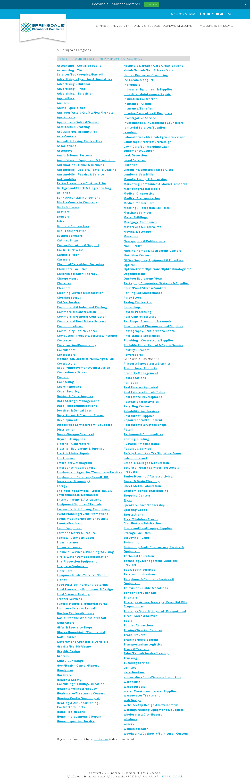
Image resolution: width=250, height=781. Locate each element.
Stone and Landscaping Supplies (148, 528)
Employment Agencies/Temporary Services (89, 472)
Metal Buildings (136, 217)
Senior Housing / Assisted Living (148, 476)
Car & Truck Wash (70, 250)
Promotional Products (140, 368)
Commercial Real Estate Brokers (81, 321)
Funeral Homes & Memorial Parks (82, 604)
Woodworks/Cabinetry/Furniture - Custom (156, 733)
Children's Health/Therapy (77, 274)
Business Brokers (70, 236)
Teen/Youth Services (139, 570)
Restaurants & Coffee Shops (145, 425)
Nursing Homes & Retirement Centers (152, 251)
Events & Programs (147, 26)
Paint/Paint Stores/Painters (145, 288)
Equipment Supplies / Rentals (79, 504)
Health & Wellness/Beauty (77, 689)
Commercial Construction (76, 312)
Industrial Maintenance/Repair (147, 94)
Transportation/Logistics (143, 644)
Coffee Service (68, 302)
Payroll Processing (138, 312)
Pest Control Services (140, 316)
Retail (128, 429)
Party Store (132, 297)
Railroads (131, 382)
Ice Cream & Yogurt (138, 80)
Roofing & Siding (136, 439)
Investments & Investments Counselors (154, 123)
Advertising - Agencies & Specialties (84, 79)
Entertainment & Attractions (79, 499)
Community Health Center (77, 331)
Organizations (135, 274)
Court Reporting (69, 387)
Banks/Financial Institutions (78, 197)
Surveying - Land (136, 538)
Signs (128, 500)
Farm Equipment (69, 528)
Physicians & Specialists (142, 336)
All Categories (132, 59)
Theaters (131, 597)
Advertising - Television (75, 93)
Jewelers (130, 132)
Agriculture (65, 98)
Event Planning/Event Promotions (82, 514)
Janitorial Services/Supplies (145, 127)
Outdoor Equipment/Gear (143, 278)
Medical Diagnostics (139, 193)
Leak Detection (135, 155)
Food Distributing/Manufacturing (82, 584)
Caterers (63, 259)
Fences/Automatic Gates (76, 538)
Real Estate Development (143, 397)
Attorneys (64, 151)
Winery (129, 724)
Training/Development (141, 640)
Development (67, 420)
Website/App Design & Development (151, 705)
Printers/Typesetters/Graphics (147, 363)
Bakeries (63, 193)
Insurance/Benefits (138, 108)
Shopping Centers (137, 495)
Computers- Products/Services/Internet (87, 336)
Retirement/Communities (143, 434)
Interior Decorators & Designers (148, 113)
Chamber (102, 26)
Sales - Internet (135, 458)
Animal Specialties (71, 108)
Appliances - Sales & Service (78, 122)
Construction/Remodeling (76, 345)
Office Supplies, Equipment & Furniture (154, 260)
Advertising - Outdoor (73, 84)
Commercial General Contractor (81, 316)
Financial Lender (69, 547)
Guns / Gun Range (70, 661)
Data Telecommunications (77, 406)
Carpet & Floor (68, 255)
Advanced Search (84, 59)
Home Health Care (71, 712)
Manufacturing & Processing (145, 179)
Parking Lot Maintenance (143, 293)
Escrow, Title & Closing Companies (83, 509)
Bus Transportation (72, 231)
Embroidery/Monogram (74, 463)
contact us (101, 739)
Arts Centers (66, 136)
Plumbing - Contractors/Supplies (148, 340)
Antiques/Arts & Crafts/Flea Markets (85, 112)
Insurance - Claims (138, 104)
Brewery (63, 217)
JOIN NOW (151, 4)
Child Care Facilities (72, 269)
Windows (130, 719)
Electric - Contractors (73, 444)
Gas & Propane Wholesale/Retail (81, 618)
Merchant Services (138, 212)
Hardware (64, 675)
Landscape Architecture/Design (148, 142)
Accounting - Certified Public (79, 66)
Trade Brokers (134, 635)
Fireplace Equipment (72, 566)
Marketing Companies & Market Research (155, 184)
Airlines (63, 103)
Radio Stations (135, 378)
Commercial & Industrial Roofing (82, 307)
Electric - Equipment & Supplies (80, 448)
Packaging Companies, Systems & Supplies (156, 283)
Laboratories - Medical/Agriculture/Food (155, 137)
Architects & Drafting (73, 127)
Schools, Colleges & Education (146, 463)
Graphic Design (68, 651)
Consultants (66, 350)
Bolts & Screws (68, 207)
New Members (110, 59)
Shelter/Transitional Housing (146, 491)
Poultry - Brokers (136, 350)
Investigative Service (140, 118)
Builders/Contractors (73, 226)
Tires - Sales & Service (140, 616)
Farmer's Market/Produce (76, 533)
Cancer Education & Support (78, 245)
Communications (70, 326)
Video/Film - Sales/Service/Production (152, 677)
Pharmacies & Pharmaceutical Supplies (153, 326)
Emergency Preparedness (76, 467)
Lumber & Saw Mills (138, 174)
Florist (62, 580)
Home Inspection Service (76, 721)
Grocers (63, 656)
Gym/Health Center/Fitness (78, 665)
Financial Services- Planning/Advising (85, 552)
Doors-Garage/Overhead (75, 434)
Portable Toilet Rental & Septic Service (153, 345)
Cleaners (63, 288)
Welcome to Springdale (216, 26)
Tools (128, 621)
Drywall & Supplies (71, 439)
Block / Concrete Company (77, 202)
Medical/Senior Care (139, 203)
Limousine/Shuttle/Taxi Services (148, 170)
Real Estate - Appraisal (141, 387)
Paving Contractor (138, 302)
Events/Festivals (69, 523)
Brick (61, 221)
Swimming (132, 542)
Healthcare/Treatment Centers (81, 693)
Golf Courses (67, 637)
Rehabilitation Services (141, 411)
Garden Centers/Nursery (75, 613)
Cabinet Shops (68, 240)
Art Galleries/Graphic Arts (77, 131)
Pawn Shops (132, 307)
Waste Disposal (135, 686)
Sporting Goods (135, 510)
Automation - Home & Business (80, 165)
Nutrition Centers (137, 255)
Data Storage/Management (78, 401)
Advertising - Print (71, 89)
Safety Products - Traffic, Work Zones (152, 453)
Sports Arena (133, 514)
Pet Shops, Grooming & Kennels (147, 321)
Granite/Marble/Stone (74, 646)
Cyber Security (68, 391)
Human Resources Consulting (146, 75)
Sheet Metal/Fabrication (142, 486)
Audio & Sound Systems (74, 155)
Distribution (66, 429)
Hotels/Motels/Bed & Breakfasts (148, 70)
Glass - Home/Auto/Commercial (81, 632)
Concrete (64, 340)
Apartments (66, 117)
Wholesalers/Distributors (143, 714)
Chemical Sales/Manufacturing (80, 264)
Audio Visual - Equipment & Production (86, 160)
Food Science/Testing (73, 594)
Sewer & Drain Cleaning (142, 481)
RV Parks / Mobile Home (142, 444)
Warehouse (132, 682)
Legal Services (135, 160)
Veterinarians (134, 672)
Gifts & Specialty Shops (75, 627)
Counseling (65, 382)
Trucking (130, 658)
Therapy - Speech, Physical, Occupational (155, 611)
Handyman (65, 670)
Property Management (141, 373)
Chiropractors (67, 278)
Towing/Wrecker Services (143, 630)
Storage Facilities (137, 533)
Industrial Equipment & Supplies (148, 89)
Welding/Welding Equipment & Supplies (154, 710)
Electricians (66, 458)
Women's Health (136, 729)
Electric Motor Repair (73, 453)
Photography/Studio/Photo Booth (149, 331)
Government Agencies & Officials (82, 642)
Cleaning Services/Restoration (80, 293)
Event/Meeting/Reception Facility (83, 518)
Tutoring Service (136, 663)
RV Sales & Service (137, 448)
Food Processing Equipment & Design (85, 589)
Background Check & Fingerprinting (84, 188)
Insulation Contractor (140, 99)
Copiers (63, 377)
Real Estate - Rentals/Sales (144, 392)
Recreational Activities (141, 402)
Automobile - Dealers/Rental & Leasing (86, 170)
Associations (66, 146)
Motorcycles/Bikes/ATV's (142, 227)
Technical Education (139, 556)
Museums (131, 236)
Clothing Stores (69, 297)
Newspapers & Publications (144, 241)
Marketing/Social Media (142, 189)
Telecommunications (140, 574)
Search (64, 59)
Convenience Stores (72, 372)
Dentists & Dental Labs (74, 410)
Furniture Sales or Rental (76, 608)
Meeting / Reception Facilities (147, 208)
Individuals (132, 85)
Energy (62, 486)
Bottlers (63, 212)
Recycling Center (136, 406)
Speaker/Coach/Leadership (144, 505)
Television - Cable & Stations (146, 588)
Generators (65, 623)
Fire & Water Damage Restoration (83, 557)
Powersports (133, 355)
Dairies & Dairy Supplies (75, 396)
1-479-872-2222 (184, 13)
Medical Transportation (142, 198)
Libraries (130, 165)
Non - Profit (133, 246)
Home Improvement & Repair (79, 716)
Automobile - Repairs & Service (80, 174)
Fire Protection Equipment (77, 561)
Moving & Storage (137, 231)
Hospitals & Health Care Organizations (153, 66)
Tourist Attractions (138, 625)
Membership (121, 26)
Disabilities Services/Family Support (84, 425)
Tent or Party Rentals (140, 593)
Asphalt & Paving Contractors (79, 141)
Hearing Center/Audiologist (78, 698)
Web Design (132, 700)
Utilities (130, 667)
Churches (64, 283)
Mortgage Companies (140, 222)
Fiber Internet (67, 542)
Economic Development (179, 26)
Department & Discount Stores (80, 415)
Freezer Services (69, 599)
